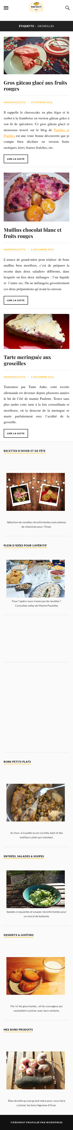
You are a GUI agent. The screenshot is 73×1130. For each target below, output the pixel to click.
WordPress (54, 1122)
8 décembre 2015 (42, 249)
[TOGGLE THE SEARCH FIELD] (67, 8)
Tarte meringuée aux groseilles (27, 360)
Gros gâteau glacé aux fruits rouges (35, 85)
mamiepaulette (15, 102)
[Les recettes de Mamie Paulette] (37, 10)
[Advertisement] (36, 638)
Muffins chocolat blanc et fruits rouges (33, 232)
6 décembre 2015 (42, 376)
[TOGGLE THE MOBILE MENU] (6, 8)
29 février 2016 (42, 102)
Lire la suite (16, 158)
